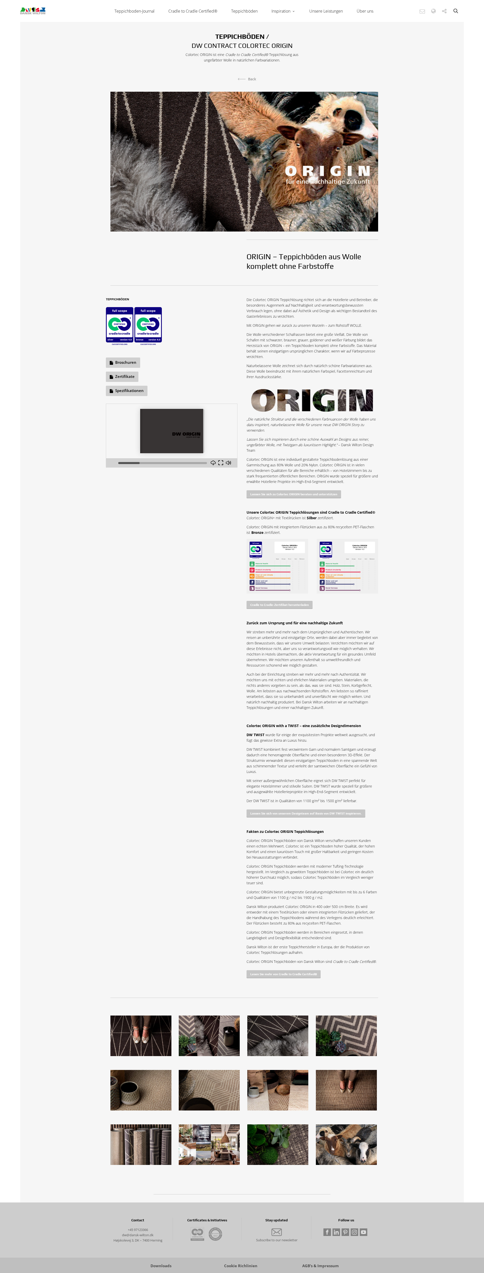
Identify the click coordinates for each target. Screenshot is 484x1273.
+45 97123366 (138, 1229)
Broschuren (125, 362)
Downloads (160, 1265)
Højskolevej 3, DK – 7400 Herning (137, 1240)
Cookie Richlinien (240, 1265)
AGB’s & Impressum (320, 1265)
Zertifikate (125, 376)
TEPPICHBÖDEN (240, 36)
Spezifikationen (129, 390)
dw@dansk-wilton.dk (138, 1235)
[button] (422, 11)
